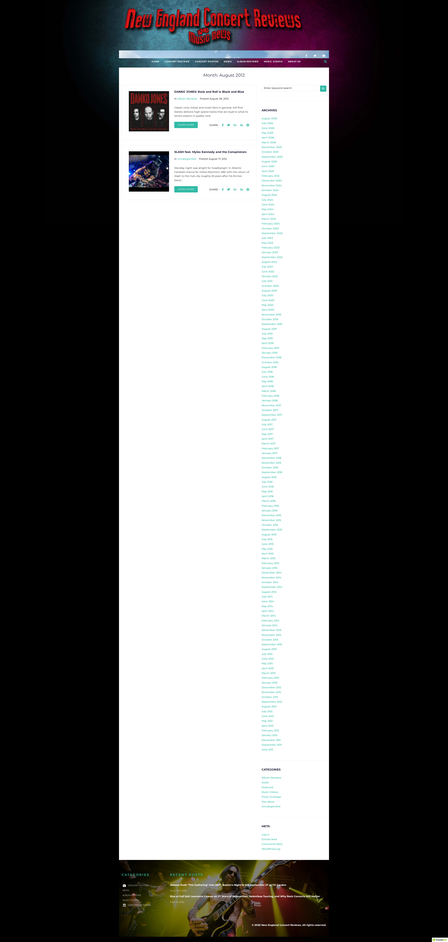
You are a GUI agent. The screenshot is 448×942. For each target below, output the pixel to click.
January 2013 (269, 682)
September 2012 (272, 701)
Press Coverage (271, 796)
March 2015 (268, 558)
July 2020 (267, 295)
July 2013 (267, 654)
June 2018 (268, 376)
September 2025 (272, 156)
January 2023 (270, 252)
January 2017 (269, 453)
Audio (265, 782)
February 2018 (270, 395)
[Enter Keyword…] (325, 61)
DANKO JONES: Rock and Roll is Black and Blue (209, 91)
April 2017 (268, 438)
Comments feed (272, 844)
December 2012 (271, 687)
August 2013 (269, 649)
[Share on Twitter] (228, 125)
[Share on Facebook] (223, 125)
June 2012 (268, 716)
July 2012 (267, 711)
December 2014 (271, 572)
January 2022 (270, 276)
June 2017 (268, 429)
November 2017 (271, 405)
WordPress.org (271, 848)
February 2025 (270, 175)
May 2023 (267, 242)
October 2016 (270, 467)
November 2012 (271, 692)
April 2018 (268, 386)
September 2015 (272, 529)
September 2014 (272, 587)
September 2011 (272, 744)
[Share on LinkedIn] (241, 125)
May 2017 (267, 434)
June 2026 (268, 128)
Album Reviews (187, 98)
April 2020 (268, 309)
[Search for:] (290, 88)
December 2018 (271, 357)
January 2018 (270, 400)
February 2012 (270, 730)
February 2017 (270, 448)
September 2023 (272, 233)
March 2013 (268, 673)
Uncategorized (186, 158)
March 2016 (269, 500)
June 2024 (268, 204)
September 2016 (272, 472)
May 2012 (267, 720)
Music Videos (270, 792)
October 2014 (270, 582)
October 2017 (270, 410)
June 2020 (268, 300)
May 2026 (267, 132)
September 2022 (272, 257)
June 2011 (267, 749)
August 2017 (269, 419)
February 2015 (270, 563)
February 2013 (270, 677)
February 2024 (271, 223)
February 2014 (270, 620)
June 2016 (268, 486)
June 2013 (268, 658)
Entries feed (269, 839)
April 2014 (268, 611)
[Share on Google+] (235, 125)
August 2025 (269, 161)
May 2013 (267, 663)
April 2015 (268, 553)
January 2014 (270, 625)
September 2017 (272, 414)
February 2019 (270, 348)
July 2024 (267, 199)
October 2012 (270, 697)
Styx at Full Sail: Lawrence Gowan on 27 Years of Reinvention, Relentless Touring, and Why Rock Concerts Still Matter (245, 896)
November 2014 (271, 577)
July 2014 (267, 596)
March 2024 (269, 218)
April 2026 (268, 137)
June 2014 (268, 601)
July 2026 (267, 123)
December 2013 (271, 630)
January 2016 (270, 510)
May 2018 (267, 381)
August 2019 (269, 329)
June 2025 (268, 166)
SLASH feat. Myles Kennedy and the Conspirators (210, 152)
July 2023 (267, 238)
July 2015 (267, 539)
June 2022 (268, 271)
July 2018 (267, 371)
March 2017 (268, 443)
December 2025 (272, 147)
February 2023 (270, 247)
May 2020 (267, 305)
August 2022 (269, 261)
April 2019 (268, 343)
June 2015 (268, 544)
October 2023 (270, 228)
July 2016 (267, 481)
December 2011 (271, 740)
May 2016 (267, 491)
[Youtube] (323, 55)
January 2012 (269, 735)
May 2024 (267, 209)
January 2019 (270, 352)
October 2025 (270, 151)
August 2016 (269, 477)
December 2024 (272, 180)
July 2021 (267, 281)
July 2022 (267, 266)
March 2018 (269, 391)
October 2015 (270, 524)
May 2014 (267, 606)
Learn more (186, 125)
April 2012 (268, 725)
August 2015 (269, 534)
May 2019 (267, 338)
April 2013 (268, 668)
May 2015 (267, 548)
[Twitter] (315, 55)
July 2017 (267, 424)
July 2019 (267, 333)
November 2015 (271, 520)
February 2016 (270, 505)
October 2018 (270, 362)
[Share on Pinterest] (247, 125)
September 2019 (272, 324)
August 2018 (269, 367)
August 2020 (269, 290)
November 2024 (272, 185)
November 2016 (271, 462)
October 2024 (270, 190)
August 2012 (269, 706)
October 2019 (270, 319)
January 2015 (269, 568)
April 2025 (268, 171)
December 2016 (271, 457)
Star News (268, 801)
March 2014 (269, 615)
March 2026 (269, 142)
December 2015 (271, 515)
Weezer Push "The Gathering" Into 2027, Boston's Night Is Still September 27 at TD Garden (228, 885)
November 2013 (271, 635)
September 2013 (272, 644)
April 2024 (268, 214)
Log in (266, 834)
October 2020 (270, 285)
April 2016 (268, 496)
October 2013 (270, 639)
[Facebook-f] (306, 55)
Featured (267, 787)
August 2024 (269, 194)
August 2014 (269, 591)
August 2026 (269, 118)
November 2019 (271, 314)
